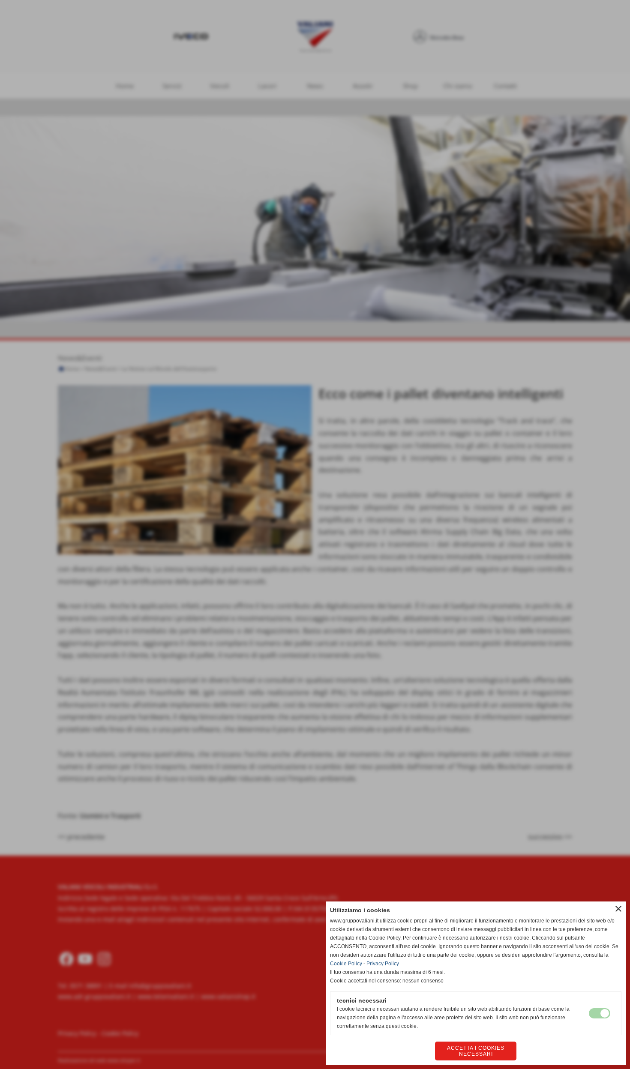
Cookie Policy (346, 964)
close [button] (618, 909)
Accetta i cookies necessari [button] (475, 1051)
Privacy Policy (382, 964)
